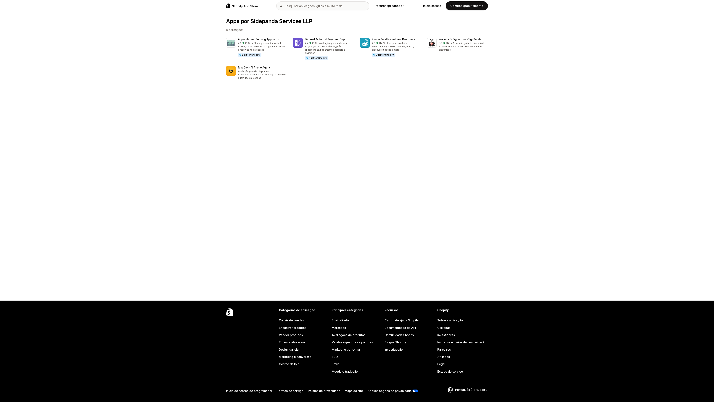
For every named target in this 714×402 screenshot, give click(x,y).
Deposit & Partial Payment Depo (325, 39)
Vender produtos (291, 335)
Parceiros (444, 349)
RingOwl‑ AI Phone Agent (254, 67)
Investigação (394, 349)
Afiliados (443, 357)
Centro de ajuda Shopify (402, 320)
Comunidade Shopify (399, 335)
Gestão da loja (289, 364)
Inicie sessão (432, 6)
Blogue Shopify (395, 342)
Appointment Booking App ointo (258, 39)
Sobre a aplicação (450, 320)
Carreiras (443, 328)
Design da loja (289, 349)
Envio (336, 364)
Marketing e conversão (295, 357)
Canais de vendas (291, 320)
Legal (441, 364)
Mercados (339, 328)
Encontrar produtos (292, 328)
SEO (335, 357)
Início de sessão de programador (249, 391)
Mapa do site (354, 391)
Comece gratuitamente (466, 6)
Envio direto (340, 320)
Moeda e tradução (345, 371)
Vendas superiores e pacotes (352, 342)
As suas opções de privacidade (389, 391)
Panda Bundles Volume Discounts (393, 39)
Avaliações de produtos (348, 335)
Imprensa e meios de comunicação (461, 342)
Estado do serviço (450, 371)
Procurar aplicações (388, 6)
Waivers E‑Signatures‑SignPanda (460, 39)
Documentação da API (400, 328)
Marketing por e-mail (346, 349)
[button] (256, 47)
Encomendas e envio (293, 342)
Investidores (446, 335)
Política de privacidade (324, 391)
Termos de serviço (290, 391)
